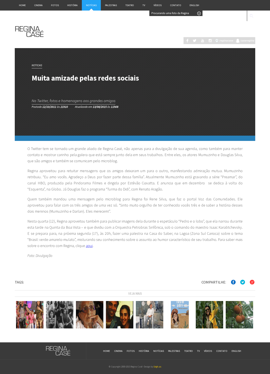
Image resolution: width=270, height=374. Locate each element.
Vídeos (158, 5)
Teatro (129, 5)
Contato (175, 5)
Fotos (55, 5)
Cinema (38, 5)
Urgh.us (157, 366)
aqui (89, 245)
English (194, 5)
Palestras (111, 5)
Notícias (91, 5)
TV (143, 5)
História (72, 5)
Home (22, 5)
